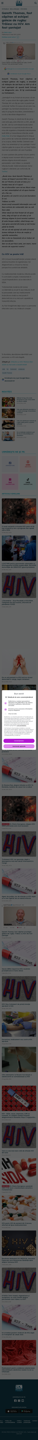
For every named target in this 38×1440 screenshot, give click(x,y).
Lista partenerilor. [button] (21, 725)
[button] (19, 714)
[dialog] (19, 720)
